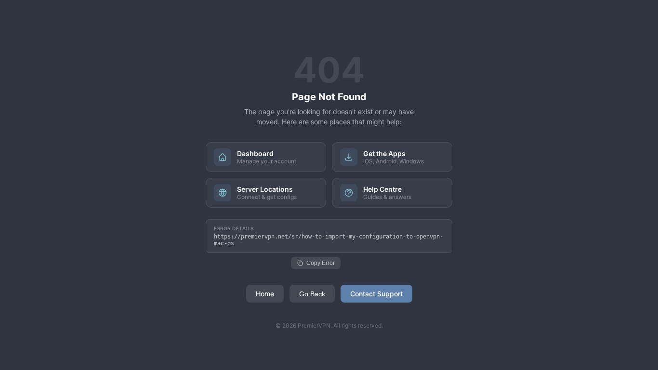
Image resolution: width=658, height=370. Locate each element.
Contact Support (376, 294)
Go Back (312, 294)
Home (265, 294)
